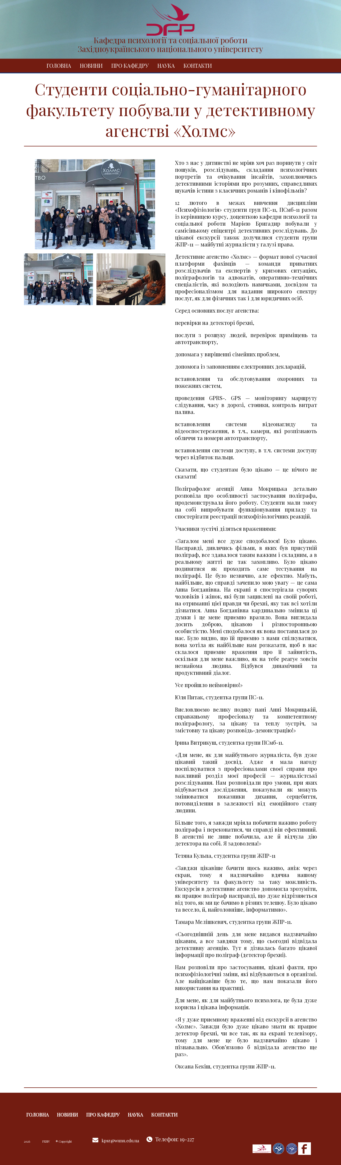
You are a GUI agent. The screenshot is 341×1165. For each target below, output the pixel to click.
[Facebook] (304, 1148)
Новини (91, 65)
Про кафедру (130, 65)
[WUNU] (278, 1148)
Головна (59, 65)
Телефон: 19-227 (174, 1139)
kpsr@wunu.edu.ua (120, 1140)
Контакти (198, 65)
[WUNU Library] (291, 1148)
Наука (166, 65)
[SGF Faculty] (262, 1148)
